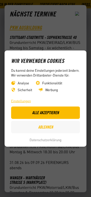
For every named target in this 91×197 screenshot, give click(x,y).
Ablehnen (45, 127)
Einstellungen (21, 100)
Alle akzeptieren (45, 112)
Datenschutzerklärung (45, 140)
